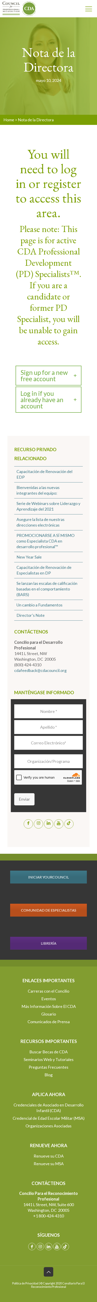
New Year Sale (29, 556)
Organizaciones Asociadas (48, 1125)
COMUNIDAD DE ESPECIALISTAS (48, 910)
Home (8, 119)
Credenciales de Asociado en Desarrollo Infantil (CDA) (48, 1107)
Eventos (48, 998)
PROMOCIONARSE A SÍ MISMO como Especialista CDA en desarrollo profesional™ (45, 541)
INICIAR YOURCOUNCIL (48, 877)
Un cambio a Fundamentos (39, 604)
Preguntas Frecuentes (48, 1067)
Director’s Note (30, 615)
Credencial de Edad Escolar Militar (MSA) (49, 1118)
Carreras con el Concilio (48, 991)
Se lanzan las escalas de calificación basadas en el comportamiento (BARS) (46, 589)
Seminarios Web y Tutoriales (49, 1059)
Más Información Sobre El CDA (48, 1006)
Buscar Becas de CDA (48, 1051)
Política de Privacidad (25, 1283)
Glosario (48, 1013)
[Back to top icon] (48, 1272)
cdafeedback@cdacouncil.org (40, 670)
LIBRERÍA (48, 943)
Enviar (24, 799)
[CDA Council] (17, 8)
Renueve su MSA (49, 1163)
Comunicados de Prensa (49, 1021)
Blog (48, 1074)
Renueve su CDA (49, 1155)
